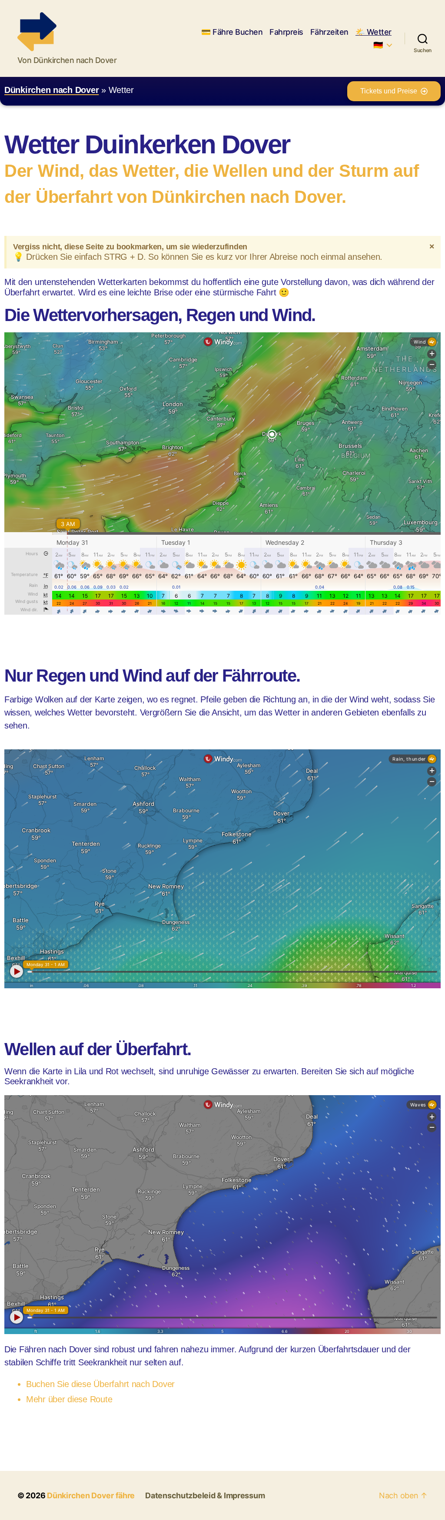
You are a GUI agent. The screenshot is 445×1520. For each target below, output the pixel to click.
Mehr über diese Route (69, 1399)
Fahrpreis (286, 31)
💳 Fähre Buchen (231, 31)
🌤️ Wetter (373, 31)
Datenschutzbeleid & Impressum (205, 1495)
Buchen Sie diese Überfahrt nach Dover (100, 1384)
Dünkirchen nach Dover (51, 90)
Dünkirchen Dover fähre (91, 1495)
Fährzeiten (329, 31)
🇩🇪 (378, 45)
